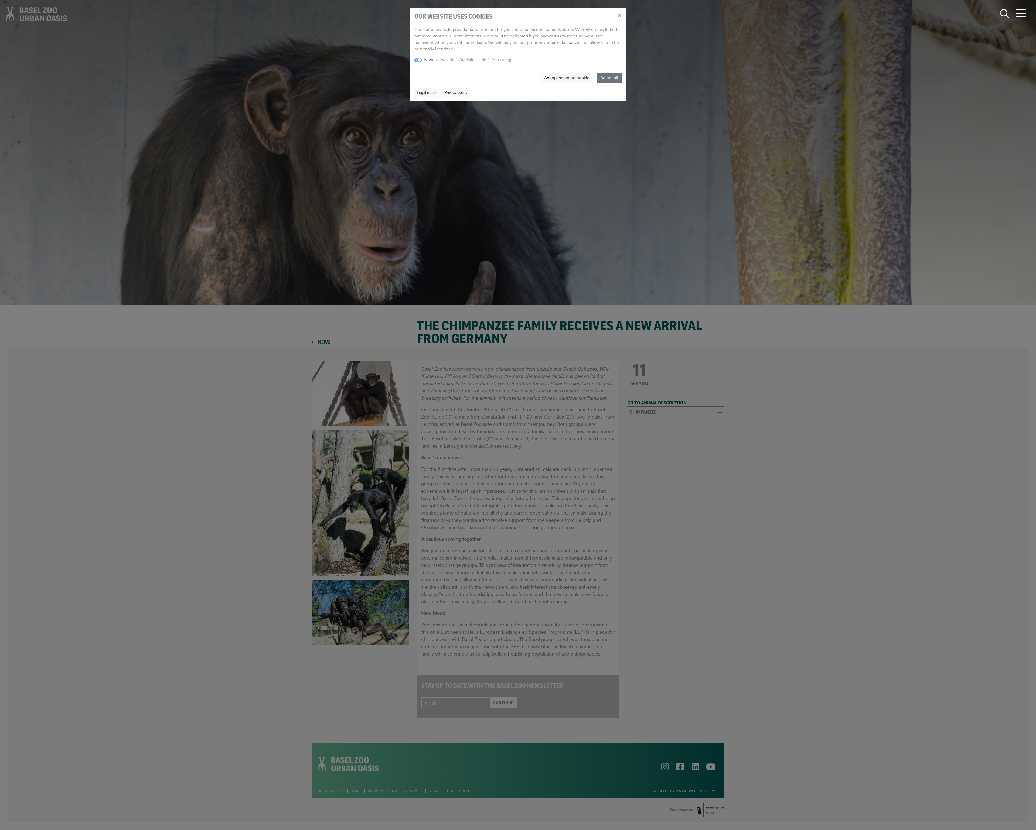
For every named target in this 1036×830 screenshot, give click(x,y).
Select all (609, 77)
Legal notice (427, 92)
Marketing (501, 59)
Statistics (467, 59)
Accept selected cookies (567, 77)
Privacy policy (456, 92)
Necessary (434, 59)
